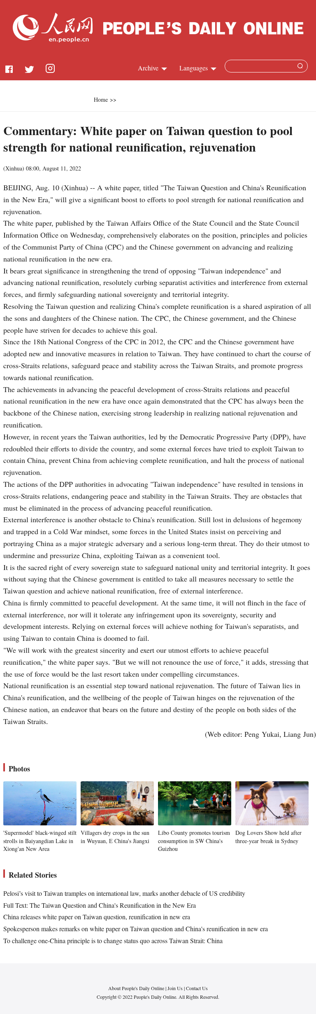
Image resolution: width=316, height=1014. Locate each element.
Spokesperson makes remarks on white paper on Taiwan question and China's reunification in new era (135, 928)
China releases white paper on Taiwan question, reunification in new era (96, 916)
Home (101, 99)
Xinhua (13, 168)
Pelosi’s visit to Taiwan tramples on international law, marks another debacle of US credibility (124, 893)
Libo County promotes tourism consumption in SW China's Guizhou (194, 841)
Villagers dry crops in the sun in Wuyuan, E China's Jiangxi (115, 837)
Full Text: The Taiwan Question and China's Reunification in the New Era (99, 905)
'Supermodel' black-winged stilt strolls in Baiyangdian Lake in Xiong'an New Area (40, 841)
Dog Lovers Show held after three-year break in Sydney (268, 837)
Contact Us (197, 988)
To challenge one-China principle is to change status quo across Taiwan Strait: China (113, 940)
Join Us (175, 988)
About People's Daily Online (136, 988)
